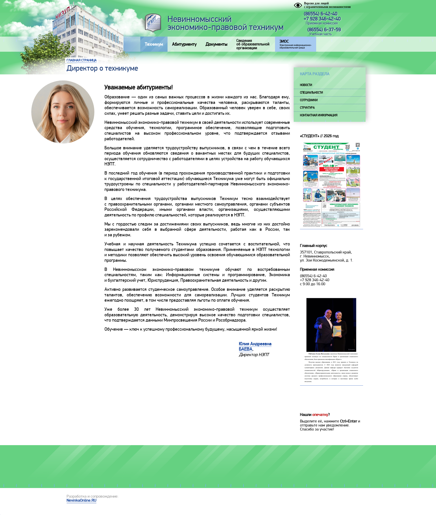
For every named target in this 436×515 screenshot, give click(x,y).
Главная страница (82, 60)
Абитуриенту (184, 44)
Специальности (311, 93)
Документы (216, 44)
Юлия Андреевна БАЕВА (255, 346)
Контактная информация (318, 115)
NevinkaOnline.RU (81, 500)
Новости (306, 85)
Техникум (154, 44)
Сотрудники (309, 100)
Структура (307, 108)
